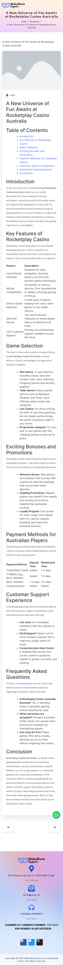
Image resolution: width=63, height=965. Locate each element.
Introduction (27, 136)
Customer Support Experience (37, 165)
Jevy (22, 961)
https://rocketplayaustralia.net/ (25, 683)
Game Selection (29, 147)
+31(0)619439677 (31, 913)
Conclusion (26, 173)
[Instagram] (39, 942)
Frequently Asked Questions (36, 169)
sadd (12, 94)
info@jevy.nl (31, 894)
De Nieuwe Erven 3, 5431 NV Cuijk (31, 875)
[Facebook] (23, 942)
